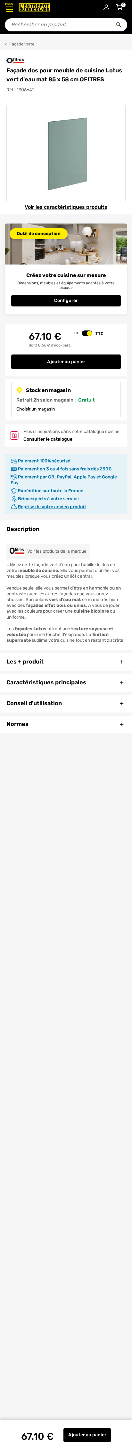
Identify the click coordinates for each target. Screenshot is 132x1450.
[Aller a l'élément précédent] (6, 153)
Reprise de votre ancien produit (52, 506)
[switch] (87, 333)
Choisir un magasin (35, 409)
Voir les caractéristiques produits (66, 207)
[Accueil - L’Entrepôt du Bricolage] (34, 7)
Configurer (66, 300)
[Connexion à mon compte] (106, 7)
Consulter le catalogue (47, 439)
